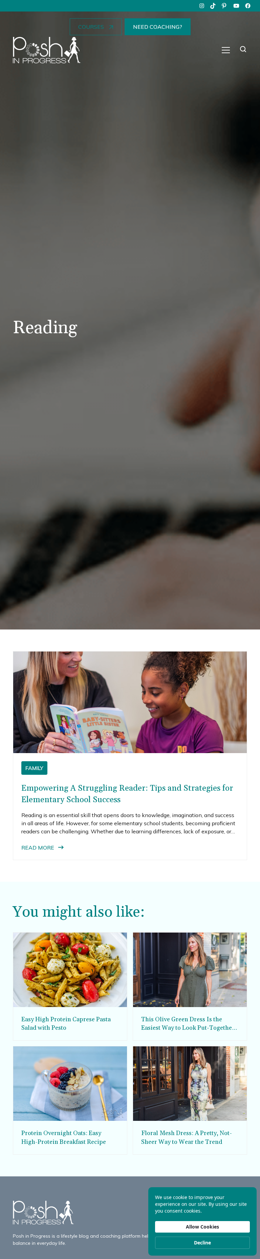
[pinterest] (225, 6)
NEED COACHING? (157, 26)
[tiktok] (213, 6)
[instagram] (202, 6)
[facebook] (248, 6)
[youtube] (236, 6)
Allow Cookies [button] (202, 1226)
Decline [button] (202, 1242)
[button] (226, 50)
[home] (47, 50)
